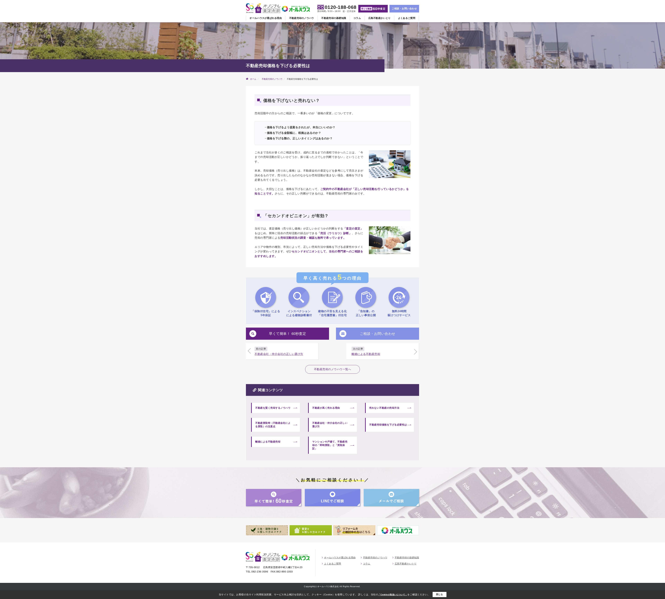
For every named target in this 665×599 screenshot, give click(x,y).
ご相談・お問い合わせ (404, 8)
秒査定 (373, 9)
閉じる (439, 594)
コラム (357, 18)
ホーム (253, 79)
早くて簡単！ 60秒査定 (287, 334)
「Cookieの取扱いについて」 (392, 594)
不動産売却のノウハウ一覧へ (332, 369)
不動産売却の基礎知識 (333, 18)
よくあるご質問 (406, 18)
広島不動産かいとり (379, 18)
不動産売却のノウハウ (301, 18)
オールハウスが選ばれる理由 (266, 18)
